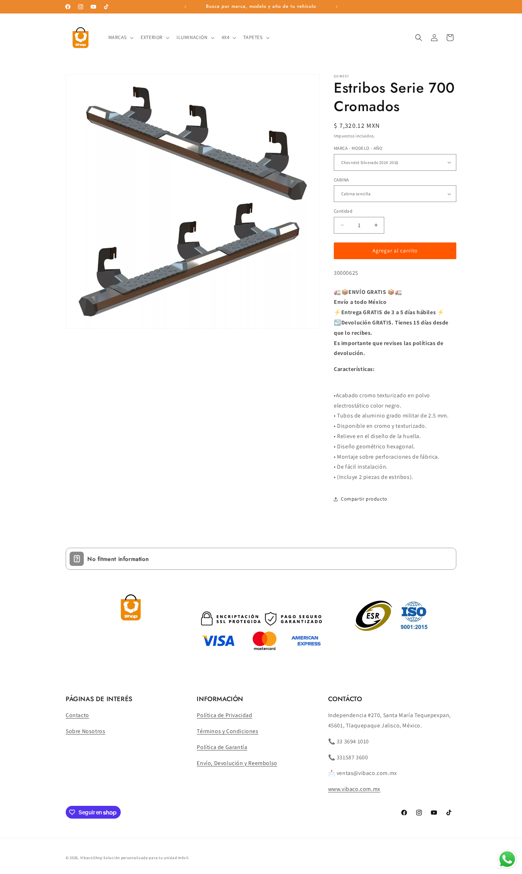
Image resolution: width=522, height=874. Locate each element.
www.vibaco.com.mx (354, 789)
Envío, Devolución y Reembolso (237, 763)
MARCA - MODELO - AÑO (358, 148)
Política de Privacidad (224, 715)
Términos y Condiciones (227, 731)
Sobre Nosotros (85, 731)
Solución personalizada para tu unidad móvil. (146, 857)
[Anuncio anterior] (185, 6)
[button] (120, 37)
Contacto (77, 715)
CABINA (341, 180)
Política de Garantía (222, 747)
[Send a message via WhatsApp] (507, 859)
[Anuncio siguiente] (336, 6)
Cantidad (343, 211)
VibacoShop (92, 857)
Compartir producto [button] (364, 499)
